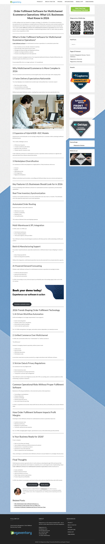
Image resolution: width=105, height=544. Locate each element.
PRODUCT (40, 1)
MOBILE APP (79, 1)
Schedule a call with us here (22, 304)
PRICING (60, 1)
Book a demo (44, 484)
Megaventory (44, 488)
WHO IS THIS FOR (50, 1)
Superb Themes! (66, 542)
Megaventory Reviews (79, 145)
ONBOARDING (90, 1)
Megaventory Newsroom (76, 59)
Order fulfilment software (19, 43)
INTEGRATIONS (69, 1)
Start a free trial (32, 484)
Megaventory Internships (76, 61)
